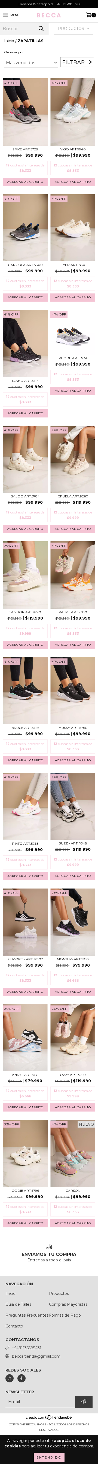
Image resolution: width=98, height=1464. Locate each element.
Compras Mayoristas (68, 1304)
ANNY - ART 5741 (25, 1075)
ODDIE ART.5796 (25, 1190)
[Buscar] (40, 29)
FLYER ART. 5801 (73, 265)
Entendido (49, 1457)
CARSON (73, 1190)
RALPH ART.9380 (73, 612)
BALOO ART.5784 (25, 496)
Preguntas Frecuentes (26, 1315)
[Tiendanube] (49, 1419)
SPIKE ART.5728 (25, 149)
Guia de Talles (18, 1304)
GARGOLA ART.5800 (25, 265)
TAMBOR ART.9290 (25, 612)
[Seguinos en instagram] (9, 1378)
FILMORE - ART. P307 (25, 959)
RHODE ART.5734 (73, 358)
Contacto (14, 1326)
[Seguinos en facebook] (21, 1378)
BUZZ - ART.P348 (73, 843)
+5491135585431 (26, 1347)
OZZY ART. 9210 (73, 1075)
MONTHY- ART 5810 (73, 959)
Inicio (9, 40)
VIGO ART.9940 (73, 149)
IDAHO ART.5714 (25, 381)
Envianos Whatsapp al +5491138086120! (49, 4)
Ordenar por (14, 52)
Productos (59, 1293)
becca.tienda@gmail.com (36, 1356)
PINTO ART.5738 (25, 843)
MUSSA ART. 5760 (73, 728)
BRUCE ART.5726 (25, 728)
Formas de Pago (65, 1315)
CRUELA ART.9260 (73, 496)
